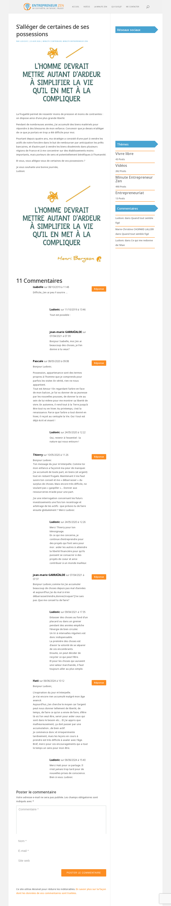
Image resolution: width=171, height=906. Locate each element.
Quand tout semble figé (135, 233)
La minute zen (100, 6)
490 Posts (120, 186)
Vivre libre (124, 153)
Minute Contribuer (52, 41)
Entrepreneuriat (129, 192)
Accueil (75, 6)
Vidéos (86, 6)
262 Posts (120, 171)
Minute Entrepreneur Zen (75, 41)
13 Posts (120, 198)
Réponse (99, 288)
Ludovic (24, 41)
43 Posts (120, 159)
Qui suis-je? (116, 6)
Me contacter (132, 6)
